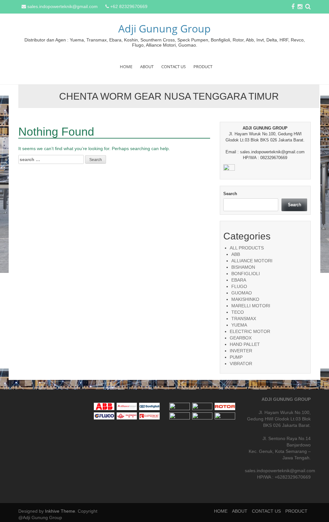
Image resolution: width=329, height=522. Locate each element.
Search (230, 193)
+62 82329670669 (128, 6)
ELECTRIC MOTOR (250, 331)
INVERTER (241, 350)
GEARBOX (241, 337)
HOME (126, 66)
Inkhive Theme (60, 511)
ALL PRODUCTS (247, 247)
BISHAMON (243, 267)
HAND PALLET (245, 344)
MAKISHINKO (245, 299)
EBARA (238, 280)
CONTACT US (173, 66)
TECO (237, 312)
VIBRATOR (241, 363)
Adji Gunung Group (164, 28)
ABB (235, 254)
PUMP (236, 357)
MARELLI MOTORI (250, 305)
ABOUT (147, 66)
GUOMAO (241, 292)
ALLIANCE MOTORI (251, 260)
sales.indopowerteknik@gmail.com (62, 6)
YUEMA (239, 325)
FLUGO (239, 286)
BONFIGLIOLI (245, 273)
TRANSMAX (243, 318)
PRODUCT (202, 66)
